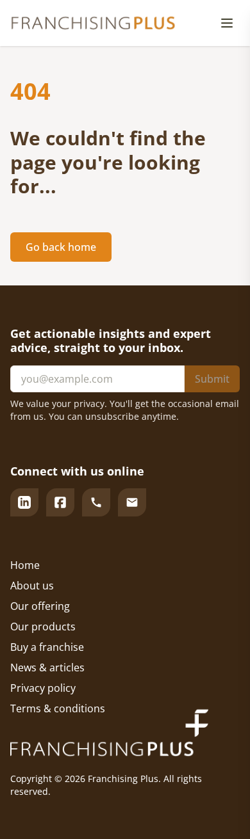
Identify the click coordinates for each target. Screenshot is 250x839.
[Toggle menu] (227, 23)
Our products (43, 626)
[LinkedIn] (24, 502)
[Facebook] (60, 502)
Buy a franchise (47, 647)
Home (25, 565)
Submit (212, 379)
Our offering (40, 606)
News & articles (47, 667)
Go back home (61, 247)
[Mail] (132, 502)
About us (32, 586)
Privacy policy (43, 688)
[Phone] (96, 502)
